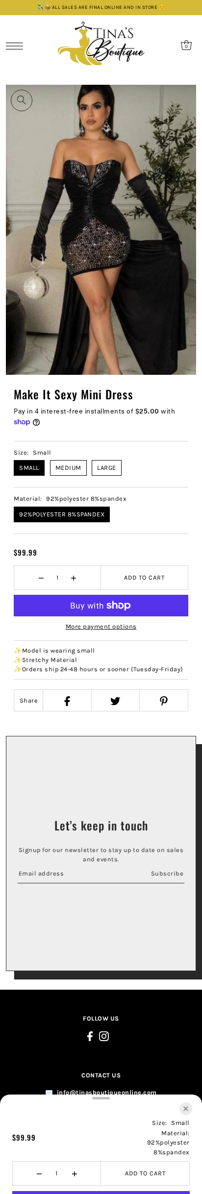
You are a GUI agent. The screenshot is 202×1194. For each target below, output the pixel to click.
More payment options (101, 626)
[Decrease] (41, 577)
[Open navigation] (17, 45)
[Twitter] (115, 700)
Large (106, 467)
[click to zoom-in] (21, 100)
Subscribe (167, 873)
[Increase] (73, 577)
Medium (68, 467)
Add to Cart (144, 577)
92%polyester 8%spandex (61, 514)
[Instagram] (104, 1036)
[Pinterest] (163, 700)
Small (29, 467)
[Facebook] (67, 700)
